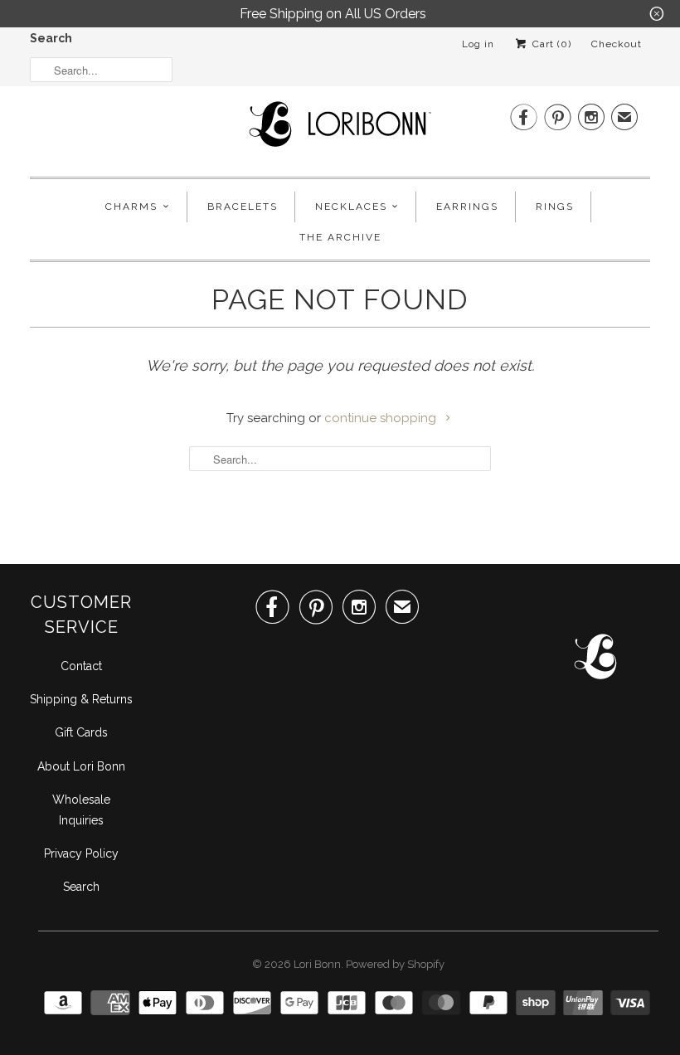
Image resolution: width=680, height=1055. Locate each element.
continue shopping (382, 418)
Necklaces (351, 206)
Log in (478, 44)
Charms (131, 206)
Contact (81, 666)
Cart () (550, 44)
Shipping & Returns (81, 699)
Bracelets (242, 206)
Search (51, 38)
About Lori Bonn (81, 766)
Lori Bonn (317, 964)
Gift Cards (81, 732)
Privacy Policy (81, 853)
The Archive (340, 237)
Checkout (616, 44)
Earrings (467, 206)
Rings (555, 206)
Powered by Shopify (395, 964)
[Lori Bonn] (340, 129)
